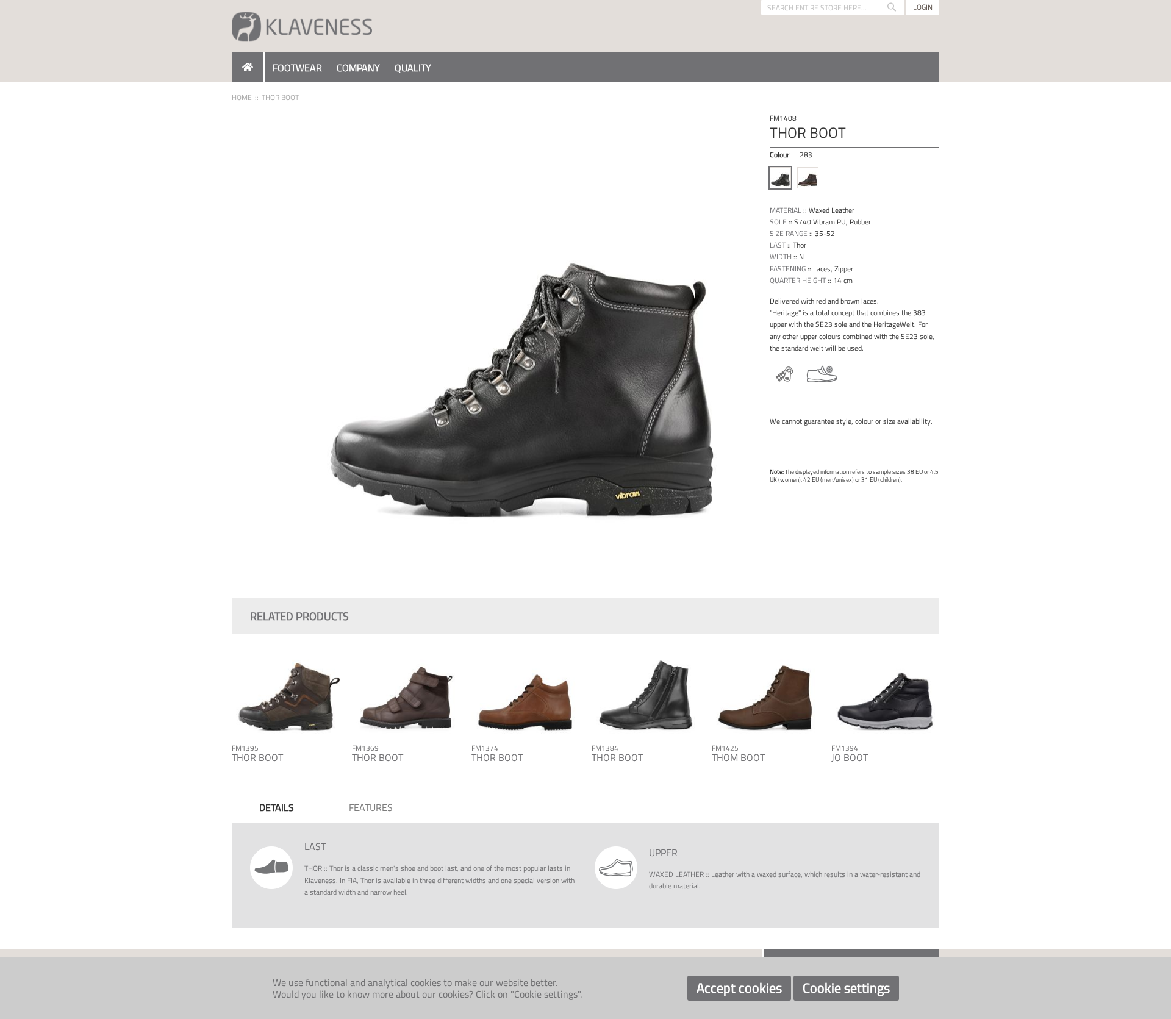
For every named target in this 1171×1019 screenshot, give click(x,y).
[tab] (276, 807)
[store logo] (302, 26)
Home (242, 97)
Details (276, 807)
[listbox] (854, 179)
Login (923, 7)
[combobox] (832, 7)
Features (371, 807)
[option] (780, 177)
